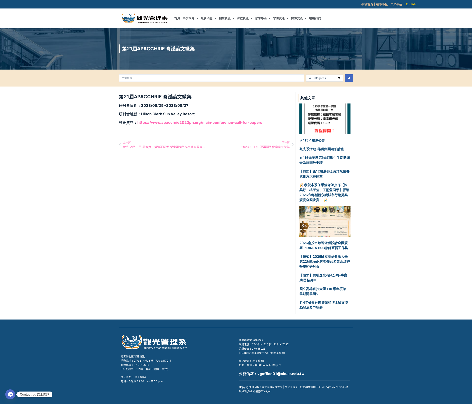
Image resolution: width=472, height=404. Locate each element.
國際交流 (297, 18)
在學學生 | (383, 4)
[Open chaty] (10, 394)
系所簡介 (189, 18)
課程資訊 (243, 18)
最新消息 (207, 18)
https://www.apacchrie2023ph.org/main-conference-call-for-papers (199, 122)
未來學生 (396, 4)
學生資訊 (279, 18)
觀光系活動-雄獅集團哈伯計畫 (321, 149)
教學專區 (261, 18)
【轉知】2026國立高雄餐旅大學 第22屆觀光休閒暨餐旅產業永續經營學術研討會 (324, 261)
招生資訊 (225, 18)
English (411, 4)
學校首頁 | (368, 4)
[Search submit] (349, 78)
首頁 (177, 18)
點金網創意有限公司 (259, 391)
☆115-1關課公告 (312, 140)
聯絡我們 (315, 18)
